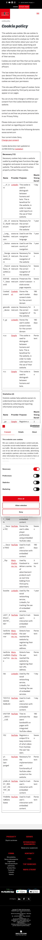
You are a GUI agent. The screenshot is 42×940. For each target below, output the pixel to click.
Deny (21, 512)
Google (14, 335)
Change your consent (10, 140)
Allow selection (21, 505)
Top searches (29, 864)
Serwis (29, 836)
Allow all (21, 499)
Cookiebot (19, 148)
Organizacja (11, 861)
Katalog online (24, 7)
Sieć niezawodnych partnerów (11, 864)
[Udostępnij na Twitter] (29, 899)
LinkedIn (14, 184)
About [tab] (34, 432)
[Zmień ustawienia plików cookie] (21, 925)
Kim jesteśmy (11, 857)
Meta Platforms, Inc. (14, 563)
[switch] (36, 476)
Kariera (15, 7)
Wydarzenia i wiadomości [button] (29, 843)
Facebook (11, 870)
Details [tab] (21, 432)
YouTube (14, 526)
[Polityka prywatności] (16, 924)
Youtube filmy (11, 868)
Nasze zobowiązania (11, 859)
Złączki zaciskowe (11, 840)
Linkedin (11, 872)
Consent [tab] (7, 432)
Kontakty (29, 853)
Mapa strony (29, 869)
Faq (29, 858)
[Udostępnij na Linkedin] (19, 899)
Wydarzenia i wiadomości (29, 848)
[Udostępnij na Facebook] (24, 899)
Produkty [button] (11, 836)
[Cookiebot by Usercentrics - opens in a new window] (30, 426)
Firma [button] (11, 853)
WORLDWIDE (27, 3)
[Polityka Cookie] (27, 924)
